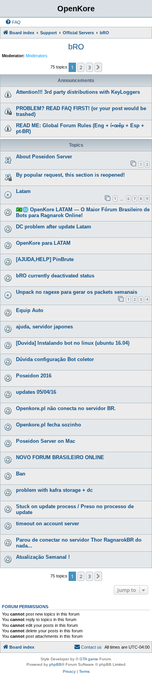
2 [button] (81, 67)
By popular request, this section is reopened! (70, 175)
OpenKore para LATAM (43, 243)
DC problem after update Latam (53, 227)
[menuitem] (13, 22)
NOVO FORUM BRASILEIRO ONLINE (60, 457)
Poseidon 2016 (33, 376)
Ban (20, 474)
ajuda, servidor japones (44, 327)
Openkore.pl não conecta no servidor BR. (66, 408)
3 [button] (89, 67)
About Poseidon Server (44, 157)
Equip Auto (29, 310)
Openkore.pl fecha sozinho (48, 425)
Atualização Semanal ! (43, 557)
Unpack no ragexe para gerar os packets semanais (76, 292)
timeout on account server (47, 523)
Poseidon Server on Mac (45, 441)
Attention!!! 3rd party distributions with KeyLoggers (78, 92)
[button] (98, 67)
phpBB (55, 664)
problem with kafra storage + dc (54, 490)
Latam (23, 191)
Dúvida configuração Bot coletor (55, 359)
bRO (76, 46)
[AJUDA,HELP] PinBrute (45, 259)
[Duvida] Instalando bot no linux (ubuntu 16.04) (72, 343)
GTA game (89, 659)
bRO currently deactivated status (55, 276)
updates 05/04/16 (36, 392)
